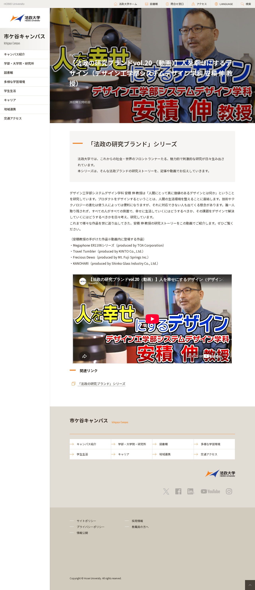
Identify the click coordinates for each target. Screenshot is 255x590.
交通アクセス (13, 118)
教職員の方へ (140, 527)
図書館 (8, 72)
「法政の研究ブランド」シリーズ (101, 383)
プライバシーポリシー (91, 527)
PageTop (250, 585)
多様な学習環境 (14, 82)
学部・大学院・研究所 (19, 63)
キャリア (10, 100)
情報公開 (82, 533)
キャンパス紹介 (14, 54)
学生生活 (10, 91)
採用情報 (137, 521)
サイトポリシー (86, 521)
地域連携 (10, 109)
